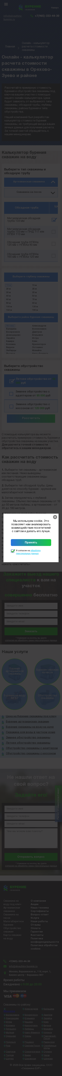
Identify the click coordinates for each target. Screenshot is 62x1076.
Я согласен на (28, 552)
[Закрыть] (55, 517)
